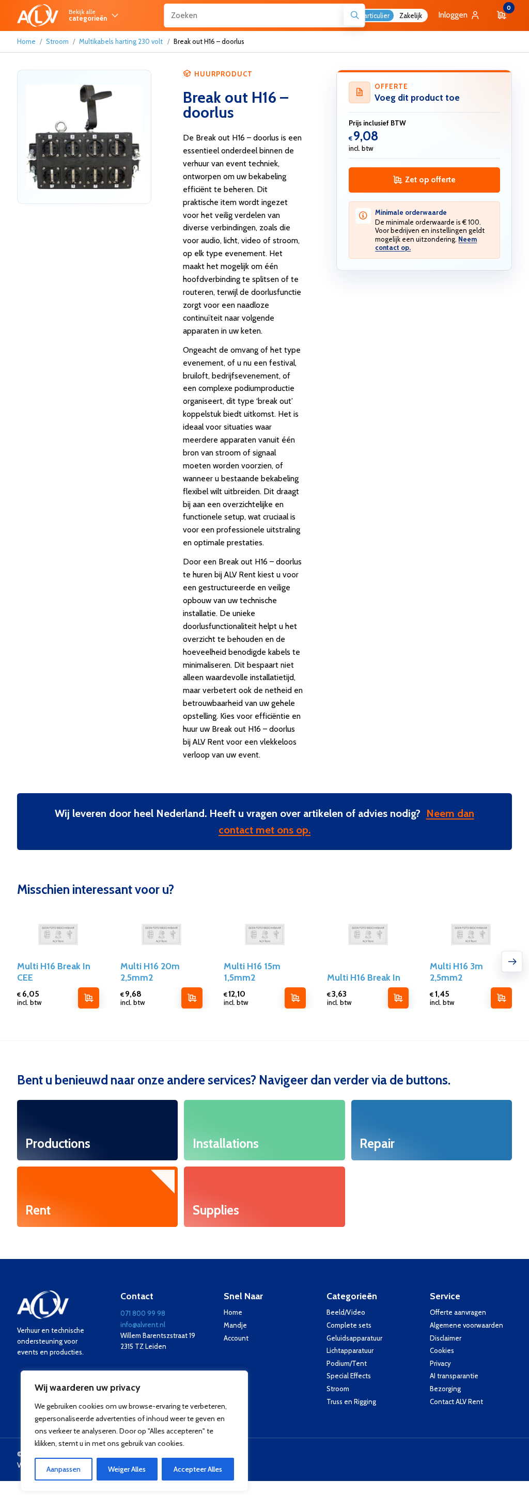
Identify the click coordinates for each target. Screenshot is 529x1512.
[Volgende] (512, 961)
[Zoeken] (354, 15)
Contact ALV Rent (456, 1401)
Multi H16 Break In (363, 977)
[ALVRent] (37, 15)
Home (26, 41)
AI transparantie (454, 1376)
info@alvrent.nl (142, 1324)
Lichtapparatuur (350, 1350)
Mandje (235, 1325)
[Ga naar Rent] (97, 1197)
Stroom (57, 41)
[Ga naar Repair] (431, 1130)
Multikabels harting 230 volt (121, 41)
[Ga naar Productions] (97, 1130)
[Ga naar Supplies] (264, 1197)
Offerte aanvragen (458, 1312)
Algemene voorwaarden (466, 1325)
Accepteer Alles (198, 1469)
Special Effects (348, 1376)
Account (236, 1338)
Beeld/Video (345, 1312)
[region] (134, 1431)
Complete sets (348, 1325)
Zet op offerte (430, 179)
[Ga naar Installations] (264, 1130)
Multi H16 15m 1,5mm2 (252, 971)
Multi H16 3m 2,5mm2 (456, 971)
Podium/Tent (346, 1363)
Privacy (440, 1363)
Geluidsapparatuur (354, 1338)
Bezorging (445, 1388)
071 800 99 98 (142, 1313)
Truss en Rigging (351, 1401)
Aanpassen (63, 1469)
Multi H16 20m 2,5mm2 (150, 971)
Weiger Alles (127, 1469)
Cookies (442, 1350)
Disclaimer (445, 1338)
